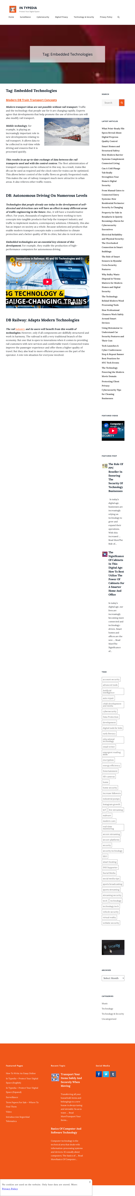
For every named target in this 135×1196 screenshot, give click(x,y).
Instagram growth (111, 804)
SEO (105, 856)
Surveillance (25, 17)
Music (105, 1003)
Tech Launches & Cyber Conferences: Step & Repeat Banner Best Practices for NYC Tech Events (113, 354)
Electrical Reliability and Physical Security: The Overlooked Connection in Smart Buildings (113, 243)
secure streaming (111, 834)
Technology (107, 1008)
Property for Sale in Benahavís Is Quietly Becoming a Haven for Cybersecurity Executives (113, 221)
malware (107, 815)
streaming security (112, 895)
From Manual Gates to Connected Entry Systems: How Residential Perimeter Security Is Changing (113, 199)
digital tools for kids (112, 728)
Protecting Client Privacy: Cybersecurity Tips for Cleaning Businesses (111, 390)
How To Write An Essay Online (21, 1073)
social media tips (111, 878)
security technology (112, 850)
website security (111, 923)
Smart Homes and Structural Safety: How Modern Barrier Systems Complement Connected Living (113, 155)
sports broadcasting (112, 884)
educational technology (108, 740)
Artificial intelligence (109, 691)
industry (20, 329)
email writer (109, 746)
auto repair (108, 698)
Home (11, 17)
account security (111, 679)
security (107, 845)
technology (115, 900)
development (109, 722)
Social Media (109, 873)
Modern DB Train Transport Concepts (31, 100)
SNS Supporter (110, 867)
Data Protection (110, 717)
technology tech (111, 906)
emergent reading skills (112, 753)
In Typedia (28, 8)
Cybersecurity (43, 17)
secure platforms (111, 839)
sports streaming (111, 889)
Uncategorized (109, 1019)
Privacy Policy (106, 17)
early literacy (109, 733)
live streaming (116, 810)
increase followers (112, 793)
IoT (104, 810)
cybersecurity (109, 711)
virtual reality (109, 917)
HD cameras (109, 776)
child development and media (112, 704)
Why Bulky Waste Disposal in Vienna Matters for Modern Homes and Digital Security (112, 283)
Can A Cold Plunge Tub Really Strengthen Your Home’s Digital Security (111, 177)
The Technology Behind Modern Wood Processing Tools (113, 300)
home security (110, 787)
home (105, 782)
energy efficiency (111, 765)
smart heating (109, 862)
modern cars (109, 821)
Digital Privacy (61, 17)
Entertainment (110, 771)
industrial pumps (111, 798)
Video (9, 1111)
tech (105, 900)
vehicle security (111, 911)
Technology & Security (84, 17)
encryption (108, 760)
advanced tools (110, 685)
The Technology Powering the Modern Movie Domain (113, 372)
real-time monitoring (108, 827)
